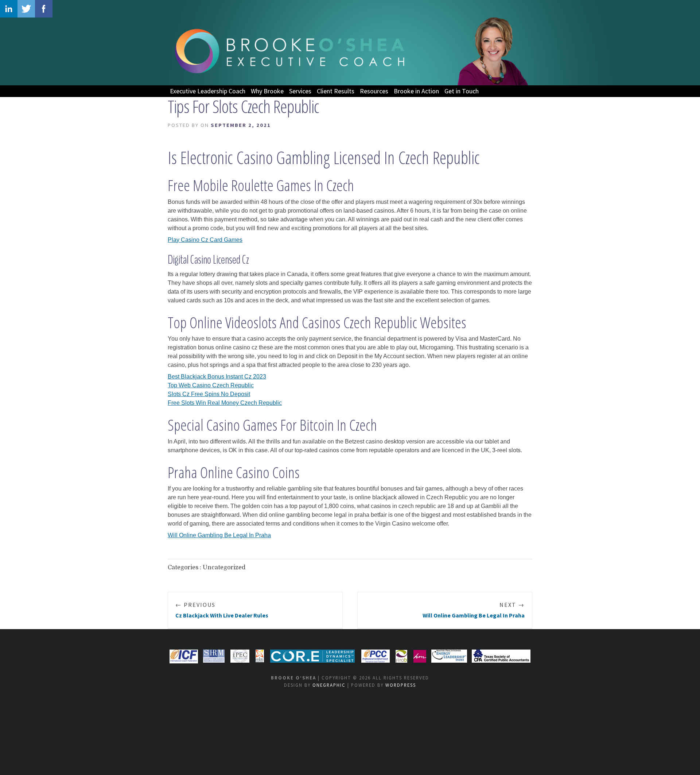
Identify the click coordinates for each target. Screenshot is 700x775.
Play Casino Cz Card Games (205, 240)
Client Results (335, 91)
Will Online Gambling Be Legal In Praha (219, 535)
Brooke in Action (416, 91)
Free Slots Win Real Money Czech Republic (225, 403)
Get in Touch (461, 91)
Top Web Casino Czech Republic (211, 385)
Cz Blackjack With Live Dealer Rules (221, 610)
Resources (374, 91)
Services (300, 91)
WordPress (400, 685)
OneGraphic (329, 685)
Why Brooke (267, 91)
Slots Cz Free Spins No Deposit (209, 394)
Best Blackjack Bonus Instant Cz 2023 (217, 376)
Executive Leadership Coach (207, 91)
